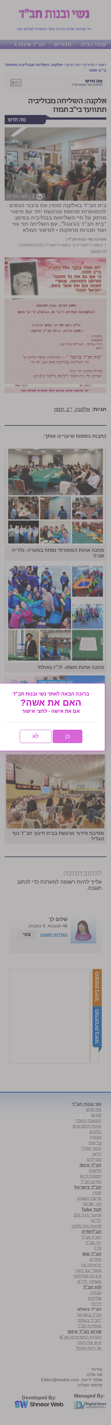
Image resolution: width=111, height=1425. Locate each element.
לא (35, 736)
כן (67, 736)
